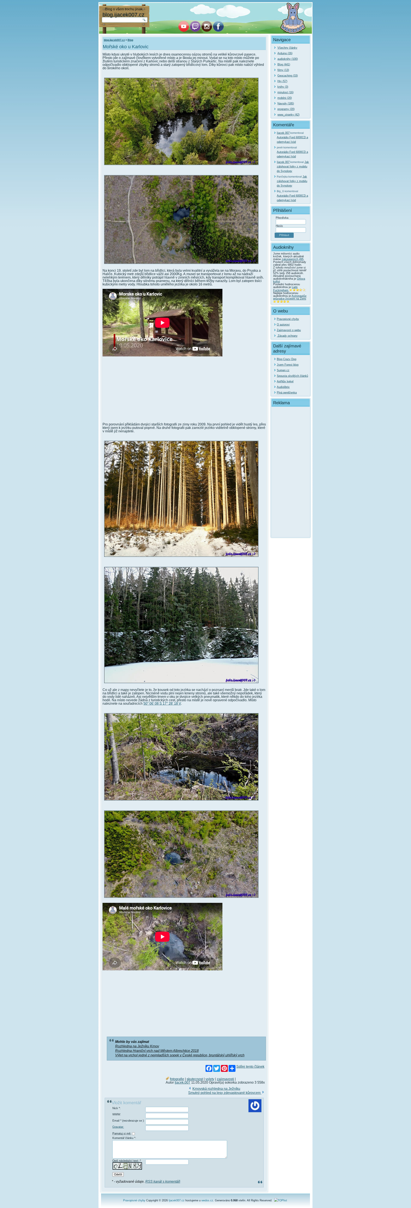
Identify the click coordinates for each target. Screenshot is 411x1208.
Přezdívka (282, 217)
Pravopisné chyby (288, 319)
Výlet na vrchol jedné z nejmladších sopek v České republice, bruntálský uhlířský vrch (179, 1055)
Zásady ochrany (287, 335)
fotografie (177, 1079)
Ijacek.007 (182, 1082)
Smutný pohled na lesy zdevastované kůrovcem (224, 1093)
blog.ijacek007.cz (123, 15)
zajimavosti (225, 1079)
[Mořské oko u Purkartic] (181, 165)
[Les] (181, 557)
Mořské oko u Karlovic (126, 46)
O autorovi (283, 324)
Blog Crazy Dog (286, 359)
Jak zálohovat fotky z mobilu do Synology (293, 166)
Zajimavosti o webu (289, 330)
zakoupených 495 (293, 259)
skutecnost (195, 1079)
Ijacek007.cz (177, 1200)
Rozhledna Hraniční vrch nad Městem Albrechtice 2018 (157, 1051)
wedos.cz (207, 1200)
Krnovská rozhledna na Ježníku (216, 1088)
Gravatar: (118, 1126)
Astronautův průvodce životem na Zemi (290, 297)
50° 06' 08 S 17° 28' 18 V (162, 703)
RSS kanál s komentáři (162, 1181)
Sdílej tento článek (250, 1066)
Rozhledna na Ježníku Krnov (137, 1046)
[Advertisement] (205, 390)
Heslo (279, 226)
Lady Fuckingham (285, 288)
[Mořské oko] (181, 801)
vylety (210, 1079)
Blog (130, 40)
